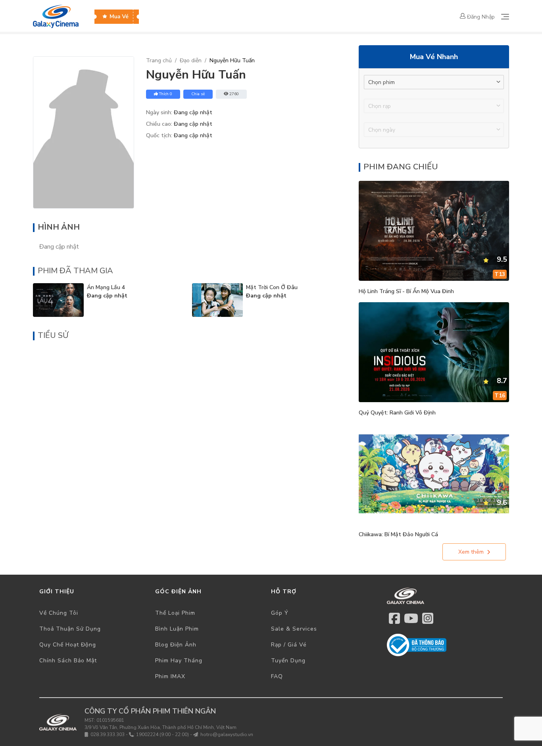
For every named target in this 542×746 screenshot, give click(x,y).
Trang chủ (159, 60)
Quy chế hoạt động (67, 644)
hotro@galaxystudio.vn (226, 734)
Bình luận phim (177, 629)
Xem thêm (471, 552)
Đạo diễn (191, 60)
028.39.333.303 (107, 734)
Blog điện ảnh (175, 644)
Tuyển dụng (288, 660)
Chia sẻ (198, 94)
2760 (234, 94)
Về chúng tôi (58, 613)
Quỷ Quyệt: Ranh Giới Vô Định (397, 412)
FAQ (277, 676)
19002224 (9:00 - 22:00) (162, 734)
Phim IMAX (170, 676)
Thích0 (165, 94)
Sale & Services (294, 629)
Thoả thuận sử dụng (70, 629)
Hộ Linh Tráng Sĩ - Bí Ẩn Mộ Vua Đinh (406, 291)
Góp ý (279, 613)
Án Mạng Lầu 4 (106, 287)
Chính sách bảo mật (68, 660)
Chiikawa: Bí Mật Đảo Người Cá (398, 534)
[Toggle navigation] (505, 16)
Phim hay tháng (178, 660)
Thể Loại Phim (175, 613)
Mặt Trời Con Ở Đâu (272, 287)
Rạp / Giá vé (289, 644)
